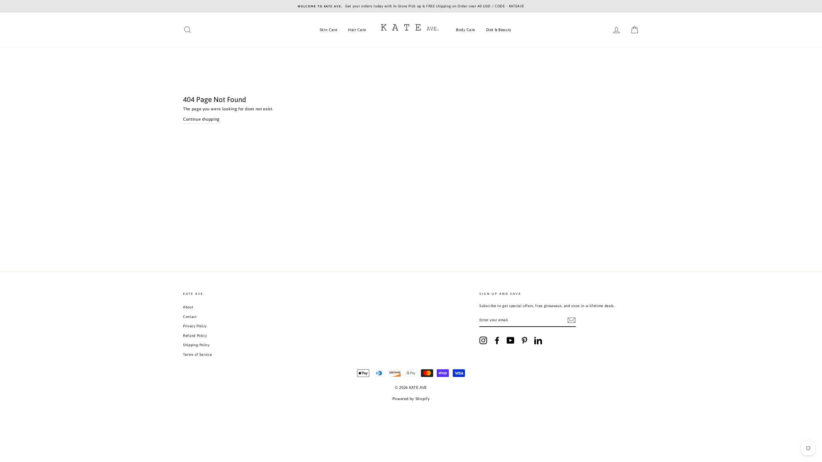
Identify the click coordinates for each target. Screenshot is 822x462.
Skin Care (328, 30)
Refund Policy (195, 336)
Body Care (465, 30)
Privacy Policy (195, 326)
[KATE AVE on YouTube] (510, 340)
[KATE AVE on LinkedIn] (538, 340)
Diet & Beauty (499, 30)
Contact (190, 317)
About (188, 307)
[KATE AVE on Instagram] (483, 340)
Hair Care (357, 30)
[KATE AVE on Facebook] (497, 340)
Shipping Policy (196, 345)
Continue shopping (201, 119)
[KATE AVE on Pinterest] (524, 340)
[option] (411, 6)
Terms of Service (197, 354)
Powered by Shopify (411, 399)
